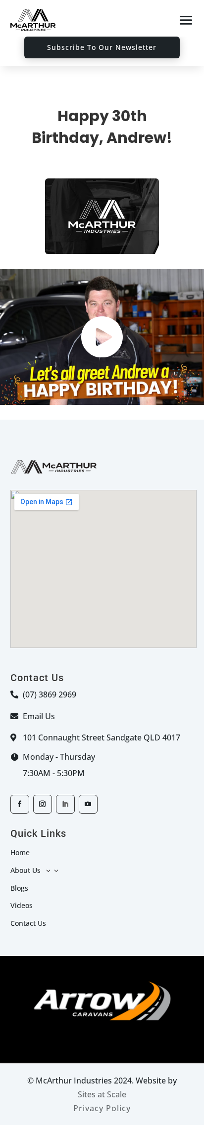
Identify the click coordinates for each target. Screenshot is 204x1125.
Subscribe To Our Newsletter (101, 47)
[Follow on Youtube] (88, 804)
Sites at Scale (102, 1094)
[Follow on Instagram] (42, 804)
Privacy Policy (102, 1108)
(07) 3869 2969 (49, 694)
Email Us (39, 716)
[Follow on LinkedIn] (65, 804)
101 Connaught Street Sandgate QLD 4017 (101, 737)
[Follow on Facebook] (19, 804)
